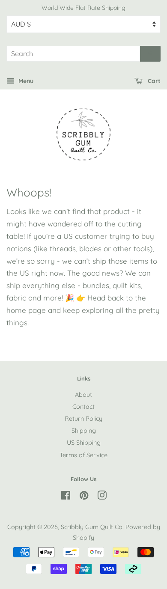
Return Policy (83, 418)
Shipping (84, 430)
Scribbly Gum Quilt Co (91, 527)
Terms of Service (83, 455)
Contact (83, 407)
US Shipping (84, 442)
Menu (25, 81)
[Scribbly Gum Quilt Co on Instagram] (102, 497)
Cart (153, 81)
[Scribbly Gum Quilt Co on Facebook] (66, 497)
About (83, 395)
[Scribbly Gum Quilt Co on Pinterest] (84, 497)
